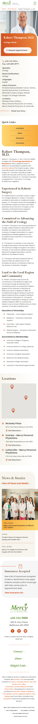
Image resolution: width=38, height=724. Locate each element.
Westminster (9, 689)
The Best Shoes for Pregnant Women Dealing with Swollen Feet (15, 538)
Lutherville (9, 687)
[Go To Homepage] (19, 610)
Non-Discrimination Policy (21, 713)
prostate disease (8, 168)
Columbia (19, 682)
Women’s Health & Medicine (24, 691)
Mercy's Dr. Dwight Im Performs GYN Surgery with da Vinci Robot (14, 551)
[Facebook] (12, 631)
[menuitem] (19, 651)
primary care (19, 679)
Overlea (16, 687)
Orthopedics (7, 694)
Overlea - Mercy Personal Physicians (19, 437)
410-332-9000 (19, 618)
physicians (7, 699)
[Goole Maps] (19, 631)
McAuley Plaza (13, 423)
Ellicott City (28, 682)
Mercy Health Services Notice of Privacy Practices (19, 707)
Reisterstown (24, 687)
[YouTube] (25, 631)
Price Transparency (12, 710)
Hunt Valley (21, 684)
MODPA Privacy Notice (20, 716)
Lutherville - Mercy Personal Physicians (21, 451)
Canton (13, 682)
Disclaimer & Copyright (28, 710)
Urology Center (10, 42)
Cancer (15, 694)
